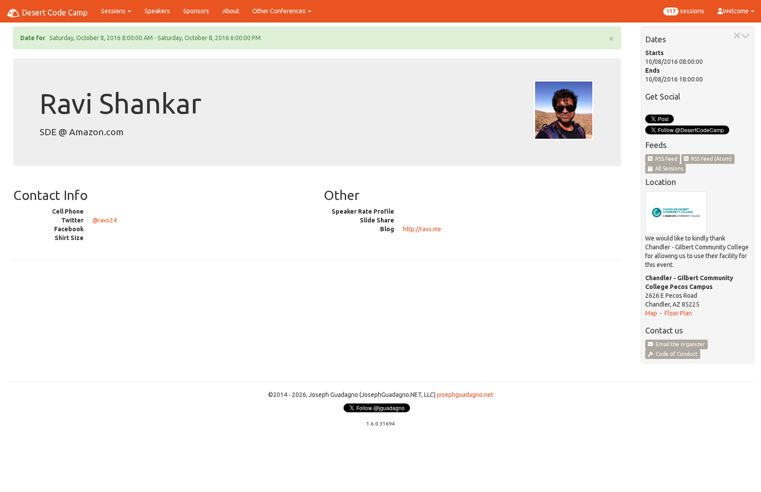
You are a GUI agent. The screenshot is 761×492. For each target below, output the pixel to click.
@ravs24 (104, 220)
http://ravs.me (422, 229)
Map (651, 313)
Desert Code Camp (54, 12)
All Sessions (668, 168)
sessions (685, 11)
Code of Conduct (675, 354)
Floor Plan (678, 313)
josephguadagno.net (465, 394)
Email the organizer (679, 344)
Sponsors (196, 11)
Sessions (114, 11)
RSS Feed (665, 159)
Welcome (736, 11)
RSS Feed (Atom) (710, 159)
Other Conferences (279, 11)
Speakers (157, 11)
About (230, 11)
